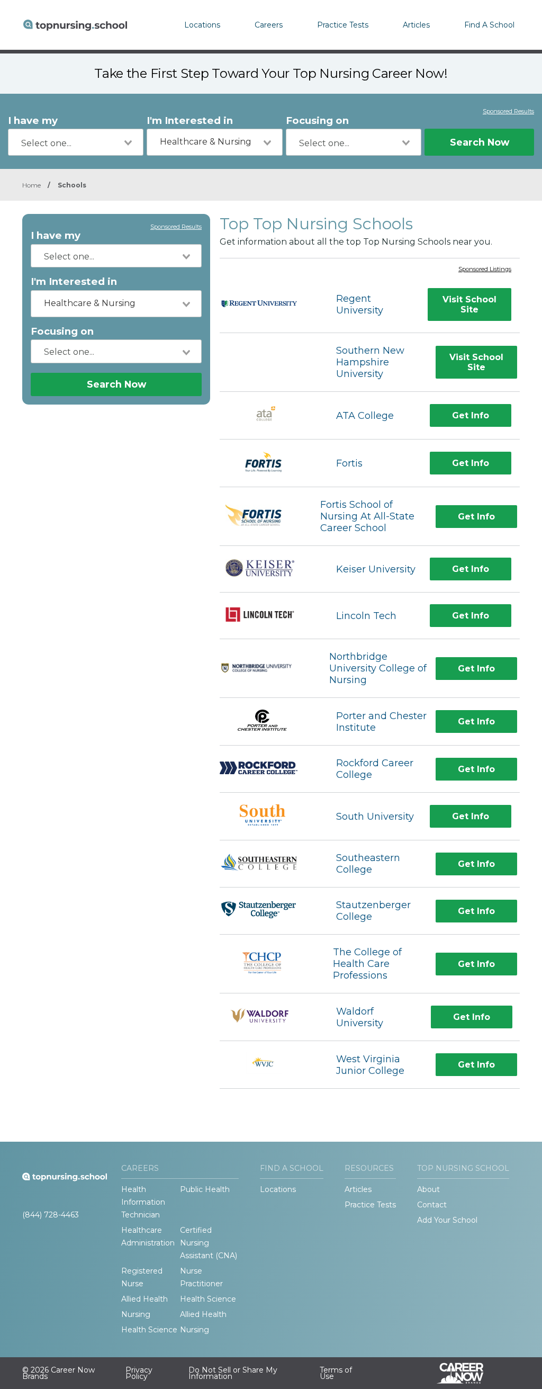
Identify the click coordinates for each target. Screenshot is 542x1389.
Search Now (479, 142)
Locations (202, 25)
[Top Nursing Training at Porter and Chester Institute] (268, 721)
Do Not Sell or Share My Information (232, 1373)
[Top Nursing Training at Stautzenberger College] (268, 911)
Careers (269, 25)
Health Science (208, 1299)
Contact (432, 1204)
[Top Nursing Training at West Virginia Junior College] (268, 1065)
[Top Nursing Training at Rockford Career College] (268, 769)
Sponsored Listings (484, 269)
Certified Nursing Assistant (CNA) (208, 1242)
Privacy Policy (138, 1373)
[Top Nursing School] (75, 24)
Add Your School (447, 1220)
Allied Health (144, 1299)
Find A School (489, 25)
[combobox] (75, 142)
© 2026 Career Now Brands (58, 1373)
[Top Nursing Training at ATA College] (268, 415)
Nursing (135, 1314)
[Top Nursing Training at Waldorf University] (268, 1017)
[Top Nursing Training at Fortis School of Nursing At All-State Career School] (260, 516)
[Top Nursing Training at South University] (268, 816)
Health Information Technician (143, 1202)
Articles (416, 25)
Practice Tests (342, 25)
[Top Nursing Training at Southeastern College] (268, 864)
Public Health (205, 1189)
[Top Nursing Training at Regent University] (268, 305)
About (428, 1189)
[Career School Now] (468, 1373)
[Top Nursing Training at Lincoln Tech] (268, 616)
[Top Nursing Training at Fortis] (268, 463)
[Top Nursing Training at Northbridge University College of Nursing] (265, 668)
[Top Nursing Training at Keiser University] (268, 569)
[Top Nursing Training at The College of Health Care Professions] (266, 964)
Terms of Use (336, 1373)
